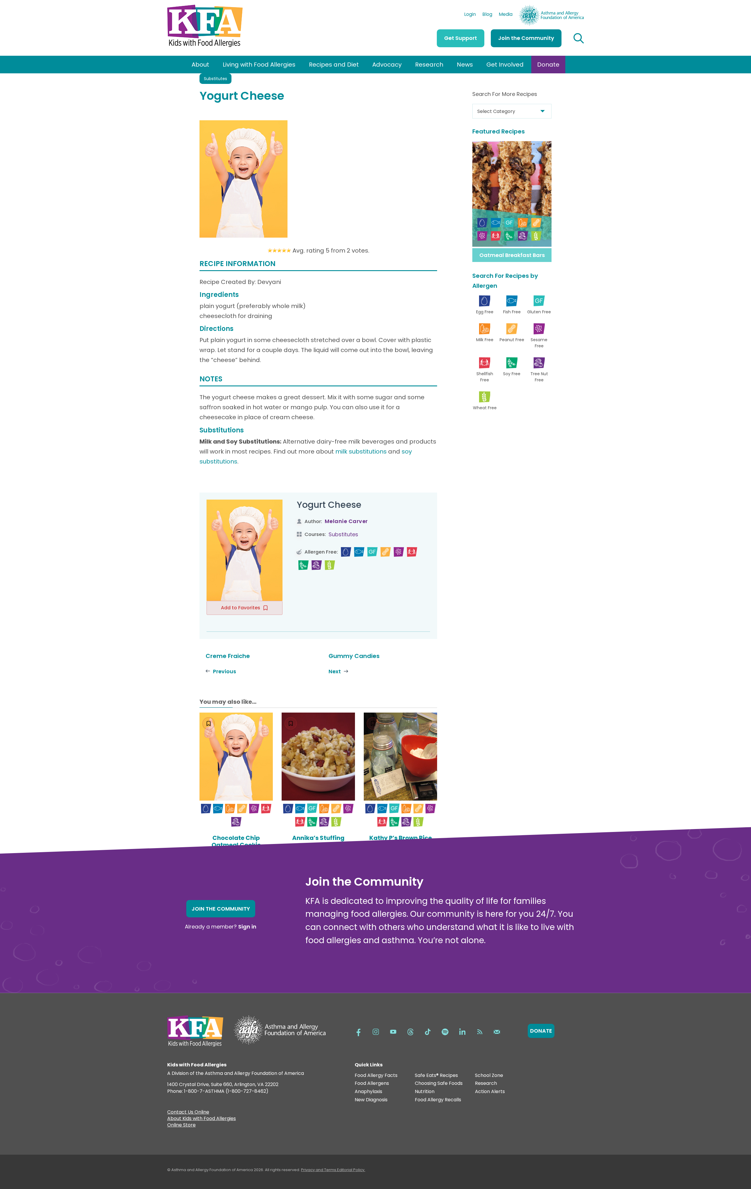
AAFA (577, 7)
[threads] (410, 1031)
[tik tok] (428, 1031)
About (200, 64)
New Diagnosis (371, 1100)
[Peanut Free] (385, 552)
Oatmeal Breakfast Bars (512, 255)
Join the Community (526, 38)
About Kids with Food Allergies (201, 1119)
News (465, 64)
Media (505, 15)
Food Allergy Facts (376, 1076)
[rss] (480, 1031)
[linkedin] (462, 1031)
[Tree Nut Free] (317, 565)
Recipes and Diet (334, 64)
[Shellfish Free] (412, 552)
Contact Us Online (188, 1112)
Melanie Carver (346, 521)
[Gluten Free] (372, 552)
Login (470, 15)
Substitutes (215, 79)
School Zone (489, 1076)
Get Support (460, 38)
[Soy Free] (303, 565)
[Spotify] (445, 1031)
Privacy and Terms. (319, 1170)
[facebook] (358, 1031)
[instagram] (376, 1031)
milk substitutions (361, 451)
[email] (497, 1031)
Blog (487, 15)
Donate (548, 64)
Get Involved (505, 64)
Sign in (247, 926)
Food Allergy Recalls (438, 1100)
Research (429, 64)
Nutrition (424, 1092)
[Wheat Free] (330, 565)
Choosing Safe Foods (439, 1083)
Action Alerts (490, 1092)
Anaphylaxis (368, 1092)
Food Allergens (372, 1083)
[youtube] (393, 1031)
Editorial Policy (350, 1170)
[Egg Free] (346, 552)
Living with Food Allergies (259, 64)
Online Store (181, 1125)
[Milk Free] (230, 809)
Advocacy (387, 64)
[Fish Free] (359, 552)
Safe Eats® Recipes (436, 1076)
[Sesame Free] (399, 552)
